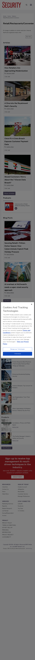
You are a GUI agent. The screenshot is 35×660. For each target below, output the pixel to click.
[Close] (32, 304)
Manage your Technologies (17, 349)
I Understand (17, 353)
